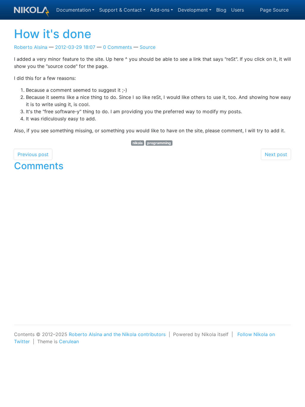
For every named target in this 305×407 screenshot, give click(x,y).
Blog (221, 10)
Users (237, 10)
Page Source (274, 10)
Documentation (73, 10)
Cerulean (69, 341)
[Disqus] (152, 248)
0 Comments (117, 47)
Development (193, 10)
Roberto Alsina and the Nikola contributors (117, 334)
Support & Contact (120, 10)
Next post (276, 154)
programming (159, 143)
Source (147, 47)
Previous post (33, 154)
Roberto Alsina (30, 47)
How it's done (52, 34)
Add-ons (159, 10)
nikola (138, 143)
